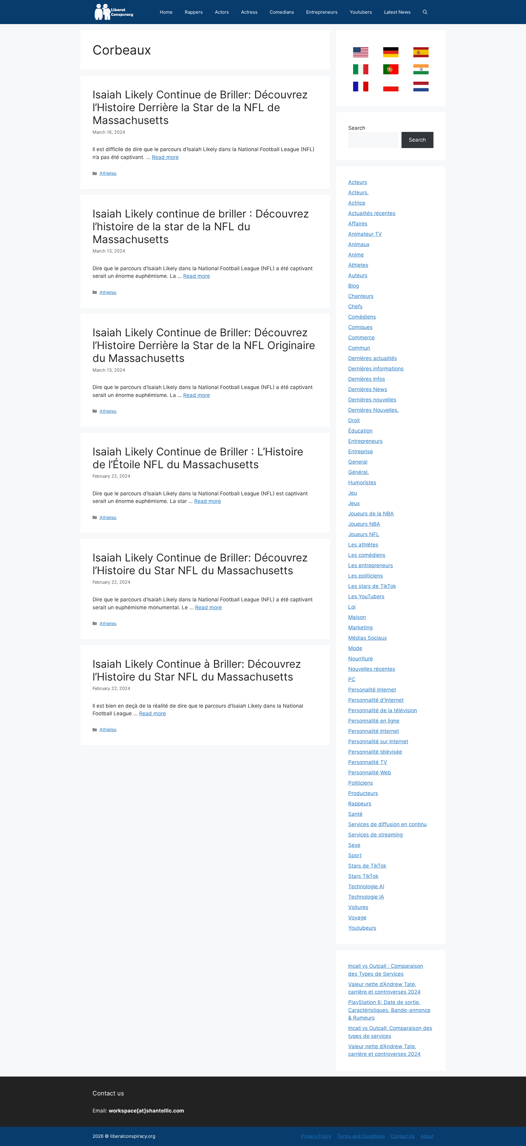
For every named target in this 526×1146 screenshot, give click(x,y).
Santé (355, 814)
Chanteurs (360, 296)
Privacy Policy (316, 1136)
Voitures (358, 907)
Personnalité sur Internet (378, 741)
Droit (354, 420)
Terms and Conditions (361, 1136)
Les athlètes (363, 545)
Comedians (282, 12)
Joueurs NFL (363, 534)
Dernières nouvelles (372, 400)
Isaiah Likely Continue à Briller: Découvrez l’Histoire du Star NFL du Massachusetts (197, 670)
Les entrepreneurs (370, 565)
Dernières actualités (372, 358)
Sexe (354, 845)
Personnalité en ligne (373, 721)
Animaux (359, 244)
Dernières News (367, 389)
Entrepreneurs (322, 12)
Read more (165, 157)
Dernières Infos (366, 379)
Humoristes (362, 482)
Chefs (355, 306)
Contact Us (403, 1136)
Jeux (354, 503)
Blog (353, 286)
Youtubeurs (362, 928)
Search (356, 128)
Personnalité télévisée (375, 752)
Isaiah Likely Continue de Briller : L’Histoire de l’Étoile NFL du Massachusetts (198, 458)
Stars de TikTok (367, 866)
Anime (356, 255)
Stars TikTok (363, 876)
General (357, 462)
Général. (358, 472)
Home (166, 12)
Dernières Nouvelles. (373, 410)
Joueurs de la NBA (371, 514)
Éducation (360, 431)
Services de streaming (375, 835)
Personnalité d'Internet (376, 700)
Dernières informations (376, 369)
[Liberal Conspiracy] (113, 12)
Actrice (356, 203)
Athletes (108, 173)
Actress (249, 12)
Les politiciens (365, 576)
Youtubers (361, 12)
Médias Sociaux (367, 638)
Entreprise (360, 451)
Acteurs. (358, 192)
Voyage (357, 917)
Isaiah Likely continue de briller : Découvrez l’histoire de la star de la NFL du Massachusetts (201, 226)
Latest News (397, 12)
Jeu (352, 493)
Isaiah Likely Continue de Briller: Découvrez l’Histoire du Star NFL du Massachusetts (200, 564)
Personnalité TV (367, 762)
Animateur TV (365, 234)
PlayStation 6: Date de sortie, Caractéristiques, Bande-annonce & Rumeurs (389, 1010)
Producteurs (363, 793)
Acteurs (357, 182)
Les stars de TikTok (372, 586)
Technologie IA (366, 897)
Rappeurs (359, 804)
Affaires (357, 224)
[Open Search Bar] (425, 12)
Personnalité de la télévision (382, 710)
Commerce (361, 337)
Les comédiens (366, 555)
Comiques (360, 327)
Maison (357, 617)
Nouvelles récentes (371, 669)
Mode (355, 648)
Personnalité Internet (373, 731)
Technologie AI (366, 886)
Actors (222, 12)
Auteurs (357, 275)
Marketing (360, 627)
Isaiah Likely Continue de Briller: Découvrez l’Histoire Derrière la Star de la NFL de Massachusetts (200, 107)
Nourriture (360, 659)
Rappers (194, 12)
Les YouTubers (366, 596)
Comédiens (362, 317)
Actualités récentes (371, 213)
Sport (355, 855)
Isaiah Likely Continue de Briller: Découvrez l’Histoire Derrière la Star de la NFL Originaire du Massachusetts (204, 345)
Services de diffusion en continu (387, 824)
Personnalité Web (369, 772)
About (427, 1136)
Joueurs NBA (364, 524)
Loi (352, 607)
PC (351, 679)
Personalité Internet (372, 690)
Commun (359, 348)
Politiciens (360, 783)
